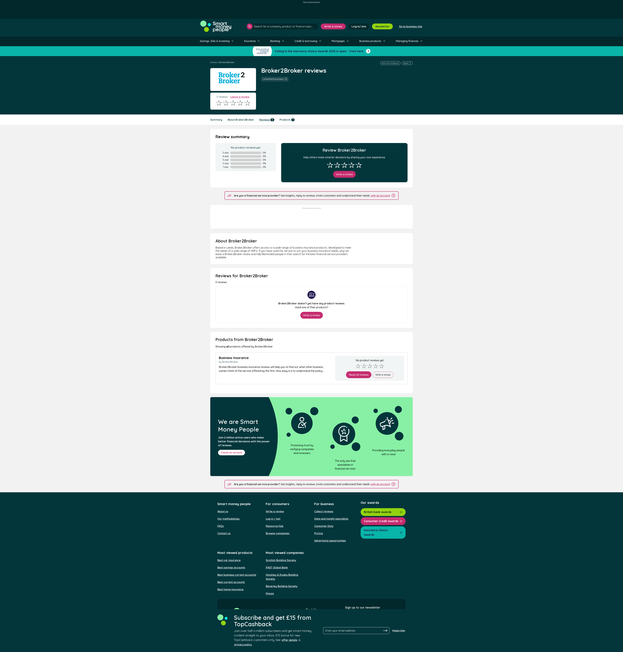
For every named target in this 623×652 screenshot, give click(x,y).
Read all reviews (359, 374)
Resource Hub (274, 526)
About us (222, 511)
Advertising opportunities (330, 540)
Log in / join (273, 518)
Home (213, 62)
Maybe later (398, 630)
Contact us (224, 533)
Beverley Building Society (281, 586)
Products (286, 119)
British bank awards (377, 512)
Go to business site (410, 26)
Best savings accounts (231, 567)
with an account (380, 195)
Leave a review (239, 96)
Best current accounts (231, 582)
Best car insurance (229, 560)
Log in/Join (359, 26)
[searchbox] (282, 26)
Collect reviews (323, 511)
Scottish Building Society (281, 560)
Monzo (270, 593)
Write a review (333, 26)
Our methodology (228, 518)
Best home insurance (230, 589)
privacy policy (243, 644)
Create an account (231, 452)
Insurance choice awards (376, 532)
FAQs (220, 526)
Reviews (266, 119)
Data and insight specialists (331, 518)
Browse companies (277, 533)
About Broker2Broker (240, 119)
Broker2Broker (226, 62)
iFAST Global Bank (277, 567)
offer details (289, 640)
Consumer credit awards (381, 521)
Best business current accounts (236, 574)
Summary (216, 119)
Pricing (318, 533)
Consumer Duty (323, 526)
